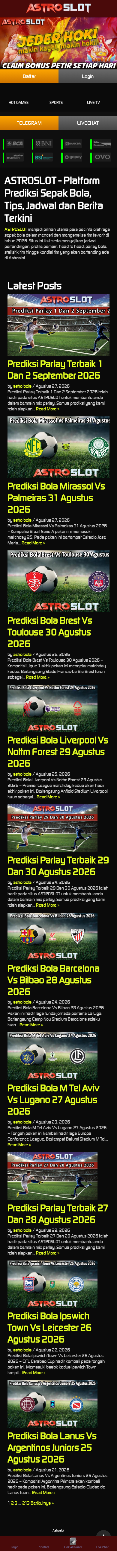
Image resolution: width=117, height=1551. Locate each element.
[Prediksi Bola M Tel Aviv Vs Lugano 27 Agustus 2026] (59, 1056)
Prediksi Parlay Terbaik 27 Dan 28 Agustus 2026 (58, 1213)
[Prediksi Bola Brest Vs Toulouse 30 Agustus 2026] (59, 581)
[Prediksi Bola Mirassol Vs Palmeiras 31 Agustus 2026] (59, 447)
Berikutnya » (42, 1503)
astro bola (22, 386)
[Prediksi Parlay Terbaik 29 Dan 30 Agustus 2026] (59, 828)
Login (88, 76)
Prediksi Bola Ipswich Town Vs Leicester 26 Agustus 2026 (50, 1327)
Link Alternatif (73, 1547)
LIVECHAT (88, 123)
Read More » (47, 409)
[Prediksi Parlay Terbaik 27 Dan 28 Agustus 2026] (59, 1176)
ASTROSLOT (15, 229)
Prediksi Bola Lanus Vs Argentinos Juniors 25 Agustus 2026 (52, 1447)
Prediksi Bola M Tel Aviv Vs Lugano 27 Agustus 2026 (53, 1099)
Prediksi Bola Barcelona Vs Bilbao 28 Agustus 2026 (54, 979)
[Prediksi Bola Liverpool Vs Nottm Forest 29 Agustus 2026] (59, 708)
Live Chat (102, 1547)
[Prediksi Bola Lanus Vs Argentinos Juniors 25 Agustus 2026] (59, 1404)
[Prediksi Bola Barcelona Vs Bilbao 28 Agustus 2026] (59, 936)
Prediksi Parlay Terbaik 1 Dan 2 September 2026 (55, 369)
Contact (44, 1547)
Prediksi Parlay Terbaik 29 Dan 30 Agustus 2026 (58, 865)
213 (26, 1503)
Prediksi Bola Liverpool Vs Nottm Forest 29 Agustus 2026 (58, 751)
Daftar (29, 76)
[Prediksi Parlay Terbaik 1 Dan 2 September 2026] (59, 325)
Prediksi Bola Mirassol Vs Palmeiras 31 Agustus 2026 (56, 497)
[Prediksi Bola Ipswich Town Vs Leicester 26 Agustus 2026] (59, 1284)
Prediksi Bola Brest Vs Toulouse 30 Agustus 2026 (50, 631)
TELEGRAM (29, 123)
